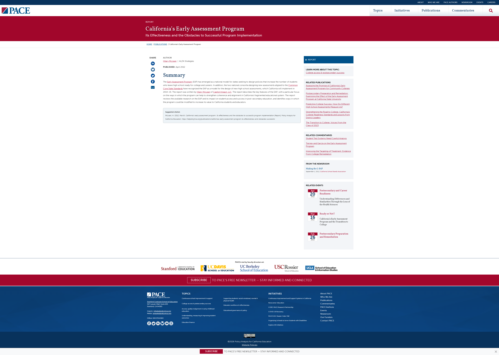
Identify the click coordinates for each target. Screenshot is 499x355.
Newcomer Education (276, 303)
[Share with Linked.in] (153, 63)
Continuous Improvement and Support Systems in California (289, 298)
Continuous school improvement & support (197, 298)
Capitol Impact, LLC (222, 92)
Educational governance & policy (235, 310)
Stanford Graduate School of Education (162, 302)
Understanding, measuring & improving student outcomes (198, 317)
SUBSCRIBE (199, 280)
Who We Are (433, 2)
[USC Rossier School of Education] (286, 268)
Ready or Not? (327, 213)
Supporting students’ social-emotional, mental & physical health (241, 299)
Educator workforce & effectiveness (236, 305)
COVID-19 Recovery (275, 312)
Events (480, 2)
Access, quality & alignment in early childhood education (198, 310)
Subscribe (211, 351)
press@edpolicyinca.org (162, 313)
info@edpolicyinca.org (162, 311)
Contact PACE (327, 320)
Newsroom (467, 2)
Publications (431, 10)
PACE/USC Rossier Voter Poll (278, 316)
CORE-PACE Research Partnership (280, 307)
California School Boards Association (333, 171)
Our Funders (326, 317)
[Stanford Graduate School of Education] (178, 268)
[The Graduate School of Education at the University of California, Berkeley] (254, 268)
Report (312, 60)
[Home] (16, 10)
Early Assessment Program (179, 82)
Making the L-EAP (314, 168)
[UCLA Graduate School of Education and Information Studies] (321, 268)
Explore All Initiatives (275, 325)
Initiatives (402, 10)
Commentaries (463, 10)
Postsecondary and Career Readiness (333, 192)
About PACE (326, 293)
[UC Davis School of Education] (217, 268)
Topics (378, 10)
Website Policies (249, 345)
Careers (491, 2)
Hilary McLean (169, 61)
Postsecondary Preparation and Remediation (334, 235)
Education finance (188, 322)
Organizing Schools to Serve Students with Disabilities (287, 320)
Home (149, 44)
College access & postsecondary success (325, 73)
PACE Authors (450, 2)
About (421, 2)
